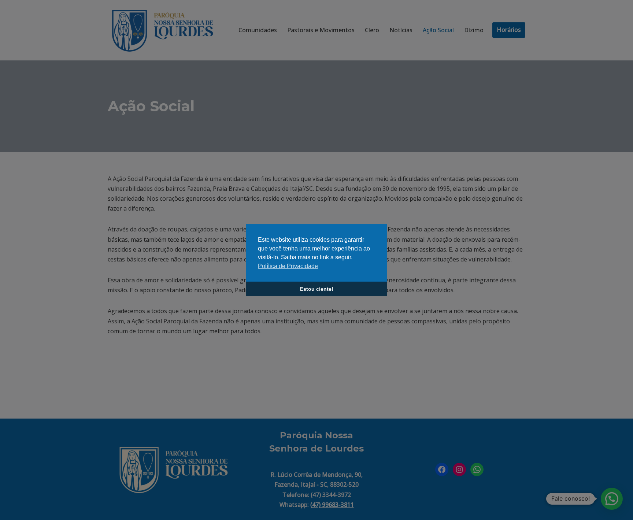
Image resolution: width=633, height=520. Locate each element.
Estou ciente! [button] (316, 289)
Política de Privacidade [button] (288, 266)
